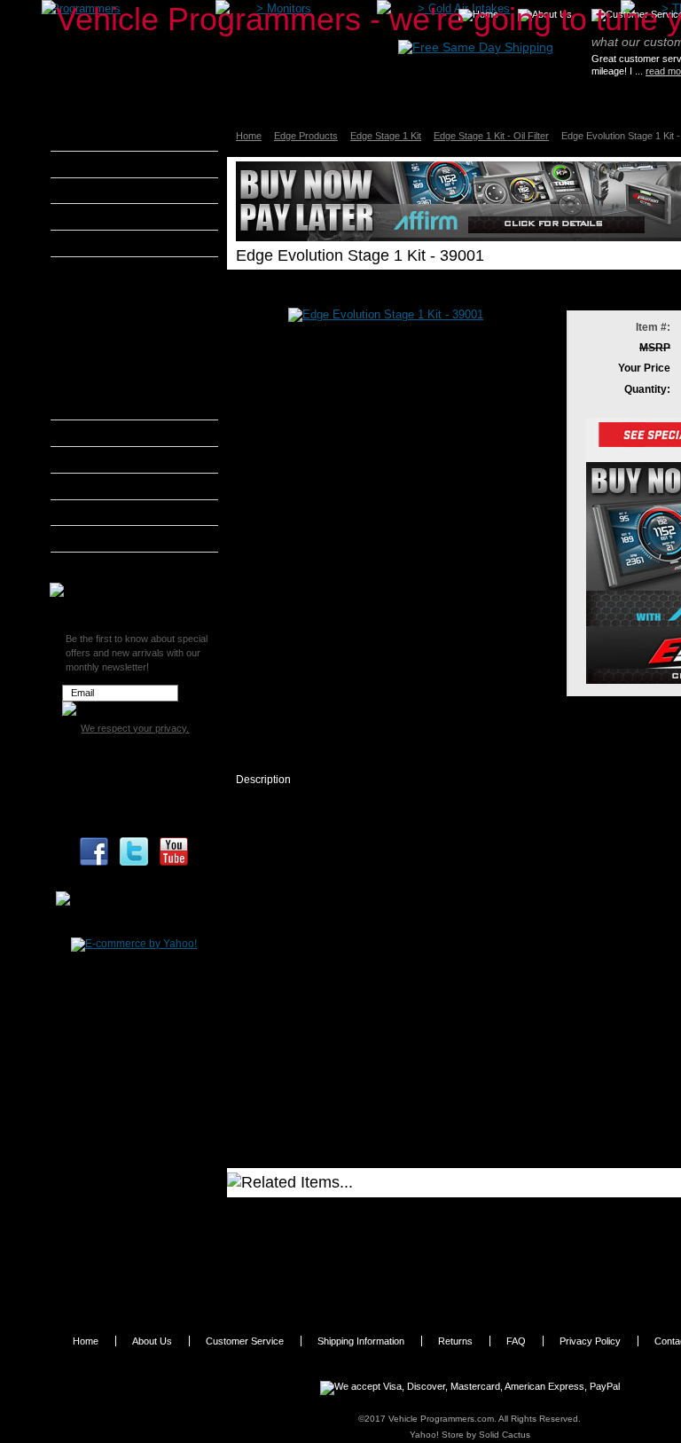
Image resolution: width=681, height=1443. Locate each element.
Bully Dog (97, 216)
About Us (152, 1341)
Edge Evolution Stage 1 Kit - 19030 (341, 1213)
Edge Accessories (121, 409)
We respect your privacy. (135, 728)
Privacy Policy (590, 1341)
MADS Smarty (109, 486)
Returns (455, 1341)
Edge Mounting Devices (133, 387)
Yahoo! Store (437, 1434)
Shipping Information (360, 1341)
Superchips (101, 565)
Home (249, 135)
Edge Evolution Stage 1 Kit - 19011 (340, 1270)
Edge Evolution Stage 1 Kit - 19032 (341, 1289)
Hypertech (99, 459)
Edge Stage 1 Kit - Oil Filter (491, 135)
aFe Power (99, 137)
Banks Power (106, 190)
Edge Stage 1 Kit (385, 135)
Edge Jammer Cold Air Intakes (129, 340)
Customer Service (245, 1341)
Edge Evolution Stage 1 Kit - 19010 (341, 1232)
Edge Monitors (113, 313)
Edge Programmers (124, 292)
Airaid (88, 164)
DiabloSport (102, 243)
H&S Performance (119, 433)
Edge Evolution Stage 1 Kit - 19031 (341, 1251)
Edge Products (306, 135)
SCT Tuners (102, 538)
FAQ (516, 1341)
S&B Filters (101, 512)
